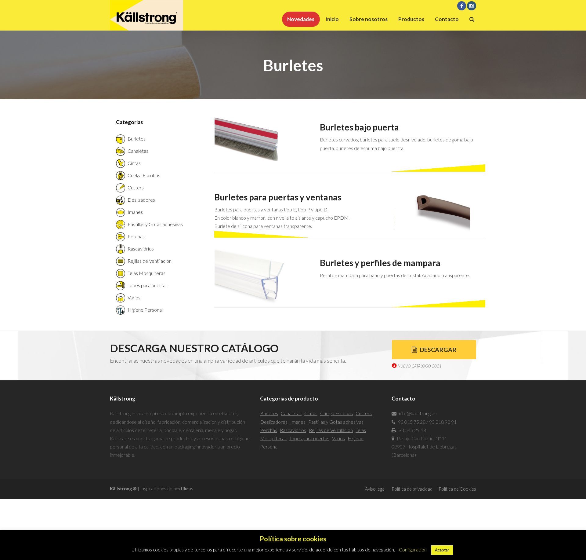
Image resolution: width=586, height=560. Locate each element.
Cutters (136, 187)
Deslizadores (141, 200)
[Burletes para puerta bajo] (260, 142)
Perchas (136, 236)
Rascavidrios (141, 248)
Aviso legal (375, 489)
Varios (134, 297)
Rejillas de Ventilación (150, 261)
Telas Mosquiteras (146, 273)
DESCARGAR (438, 349)
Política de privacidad (412, 489)
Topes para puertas (148, 285)
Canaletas (138, 151)
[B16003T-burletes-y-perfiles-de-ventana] (260, 277)
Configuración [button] (413, 549)
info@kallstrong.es (417, 413)
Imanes (135, 212)
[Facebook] (461, 5)
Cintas (134, 163)
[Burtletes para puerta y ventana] (432, 206)
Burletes (137, 138)
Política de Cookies (457, 489)
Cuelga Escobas (144, 175)
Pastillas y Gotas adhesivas (155, 224)
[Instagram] (471, 5)
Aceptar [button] (442, 549)
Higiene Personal (145, 310)
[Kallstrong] (146, 14)
